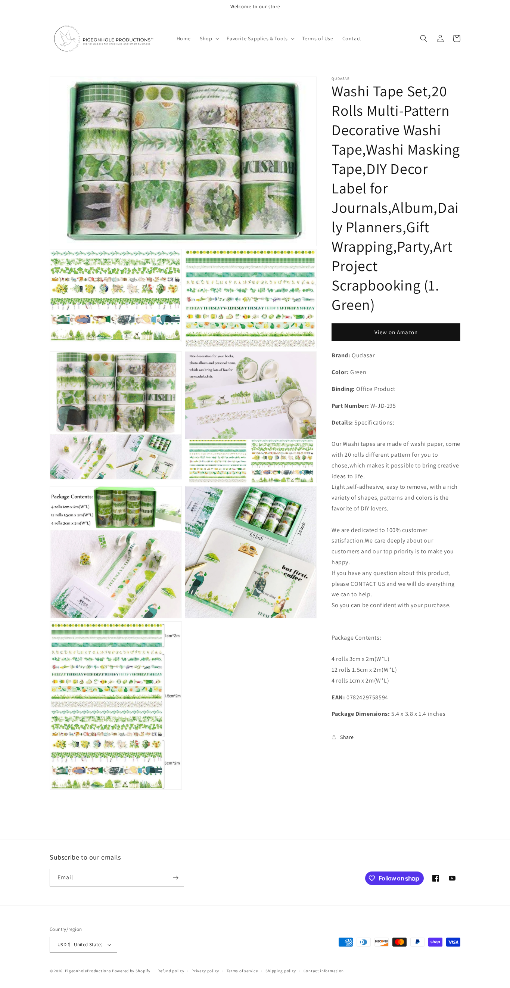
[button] (208, 38)
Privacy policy (205, 970)
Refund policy (171, 970)
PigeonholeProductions (88, 970)
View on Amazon (396, 331)
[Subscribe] (175, 877)
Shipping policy (280, 970)
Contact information (324, 970)
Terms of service (242, 970)
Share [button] (347, 736)
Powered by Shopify (131, 970)
